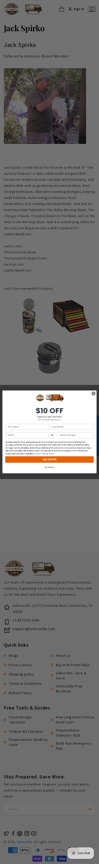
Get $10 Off (49, 459)
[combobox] (54, 435)
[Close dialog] (93, 393)
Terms (51, 454)
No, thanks (49, 467)
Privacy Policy (41, 454)
